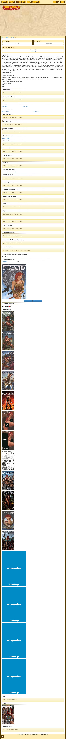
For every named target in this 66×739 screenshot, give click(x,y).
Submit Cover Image (37, 301)
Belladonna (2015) (7, 37)
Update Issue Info (28, 301)
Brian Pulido (4, 106)
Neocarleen (4, 261)
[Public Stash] (21, 2)
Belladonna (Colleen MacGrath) (9, 172)
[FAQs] (29, 2)
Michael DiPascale (6, 138)
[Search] (12, 2)
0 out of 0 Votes (33, 51)
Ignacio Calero (36, 111)
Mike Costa (25, 106)
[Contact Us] (35, 2)
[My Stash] (5, 2)
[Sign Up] (56, 2)
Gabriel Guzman (5, 111)
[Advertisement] (33, 23)
